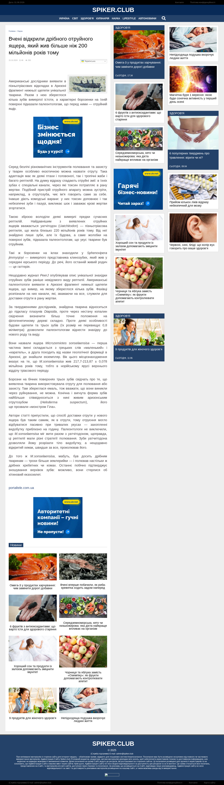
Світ (75, 18)
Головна (12, 31)
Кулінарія (102, 18)
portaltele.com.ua (21, 488)
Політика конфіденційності (202, 2)
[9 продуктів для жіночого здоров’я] (139, 344)
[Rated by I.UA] (112, 775)
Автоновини (147, 18)
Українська (89, 61)
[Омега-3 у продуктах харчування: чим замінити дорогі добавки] (139, 57)
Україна (64, 18)
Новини (16, 545)
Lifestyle (129, 18)
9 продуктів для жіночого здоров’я (138, 349)
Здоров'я (87, 18)
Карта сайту (209, 783)
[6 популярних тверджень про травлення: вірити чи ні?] (193, 148)
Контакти (179, 2)
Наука (116, 18)
